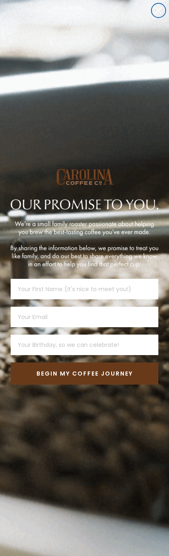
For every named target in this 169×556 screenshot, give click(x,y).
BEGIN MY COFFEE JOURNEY (85, 373)
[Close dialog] (158, 10)
